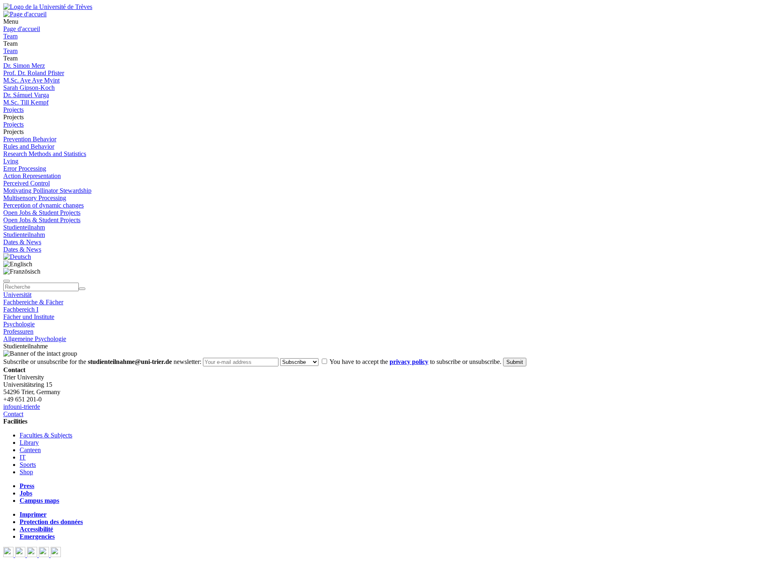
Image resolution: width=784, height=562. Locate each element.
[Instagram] (45, 554)
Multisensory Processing (34, 197)
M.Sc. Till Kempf (26, 102)
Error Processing (24, 168)
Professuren (18, 331)
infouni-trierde (21, 406)
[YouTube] (33, 554)
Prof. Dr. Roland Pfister (33, 72)
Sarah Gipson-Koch (29, 87)
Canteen (30, 449)
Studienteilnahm (24, 227)
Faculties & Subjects (46, 435)
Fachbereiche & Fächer (33, 302)
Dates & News (22, 242)
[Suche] (6, 281)
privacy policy (409, 361)
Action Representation (32, 175)
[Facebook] (9, 554)
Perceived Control (26, 183)
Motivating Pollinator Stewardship (47, 190)
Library (29, 442)
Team (10, 36)
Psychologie (19, 324)
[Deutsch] (17, 256)
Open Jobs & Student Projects (41, 212)
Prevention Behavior (29, 139)
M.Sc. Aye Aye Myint (31, 80)
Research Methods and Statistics (44, 153)
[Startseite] (47, 6)
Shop (26, 471)
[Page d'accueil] (25, 14)
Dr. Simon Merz (24, 65)
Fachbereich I (20, 309)
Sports (28, 464)
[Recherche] (82, 289)
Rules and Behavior (28, 146)
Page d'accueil (21, 28)
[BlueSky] (21, 554)
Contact (13, 413)
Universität (17, 294)
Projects (13, 109)
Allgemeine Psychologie (34, 338)
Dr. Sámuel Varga (26, 94)
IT (23, 457)
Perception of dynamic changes (43, 205)
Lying (10, 161)
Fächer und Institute (28, 316)
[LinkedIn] (56, 554)
